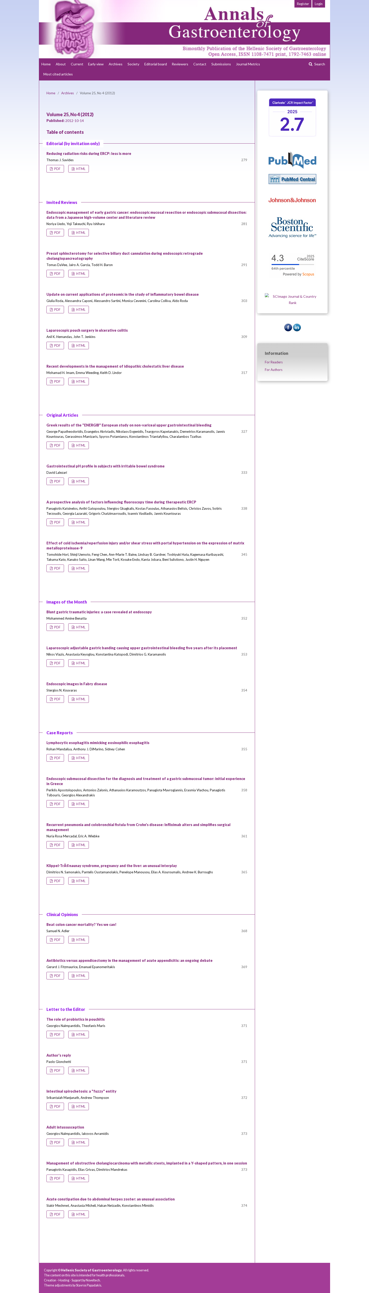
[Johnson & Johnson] (292, 210)
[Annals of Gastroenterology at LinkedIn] (297, 330)
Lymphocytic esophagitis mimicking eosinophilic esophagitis (97, 743)
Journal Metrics (248, 64)
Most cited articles (58, 74)
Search (319, 64)
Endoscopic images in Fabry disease (76, 684)
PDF (56, 169)
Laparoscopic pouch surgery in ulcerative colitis (87, 330)
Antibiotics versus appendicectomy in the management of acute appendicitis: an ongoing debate (129, 960)
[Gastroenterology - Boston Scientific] (292, 236)
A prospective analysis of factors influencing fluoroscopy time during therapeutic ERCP (121, 502)
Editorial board (155, 64)
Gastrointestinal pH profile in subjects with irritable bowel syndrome (105, 466)
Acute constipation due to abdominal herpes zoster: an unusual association (110, 1199)
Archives (115, 64)
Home (46, 64)
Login (319, 4)
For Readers (274, 362)
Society (133, 64)
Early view (96, 64)
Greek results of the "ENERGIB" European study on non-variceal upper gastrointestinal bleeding (129, 425)
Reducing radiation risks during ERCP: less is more (88, 153)
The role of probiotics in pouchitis (75, 1019)
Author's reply (58, 1055)
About (61, 64)
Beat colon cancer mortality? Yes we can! (81, 924)
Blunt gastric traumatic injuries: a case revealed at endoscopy (99, 612)
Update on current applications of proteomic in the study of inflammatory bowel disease (122, 294)
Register (303, 4)
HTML (80, 169)
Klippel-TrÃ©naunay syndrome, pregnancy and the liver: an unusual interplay (111, 866)
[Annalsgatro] (292, 135)
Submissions (221, 64)
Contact (199, 64)
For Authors (273, 370)
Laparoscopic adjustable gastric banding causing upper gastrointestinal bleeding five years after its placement (141, 648)
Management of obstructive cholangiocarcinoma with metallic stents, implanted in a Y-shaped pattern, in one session (146, 1163)
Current (77, 64)
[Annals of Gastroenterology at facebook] (288, 330)
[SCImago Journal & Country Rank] (292, 302)
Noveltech (93, 1280)
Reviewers (180, 64)
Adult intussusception (65, 1127)
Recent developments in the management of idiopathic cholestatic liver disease (115, 366)
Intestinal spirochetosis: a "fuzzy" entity (81, 1091)
